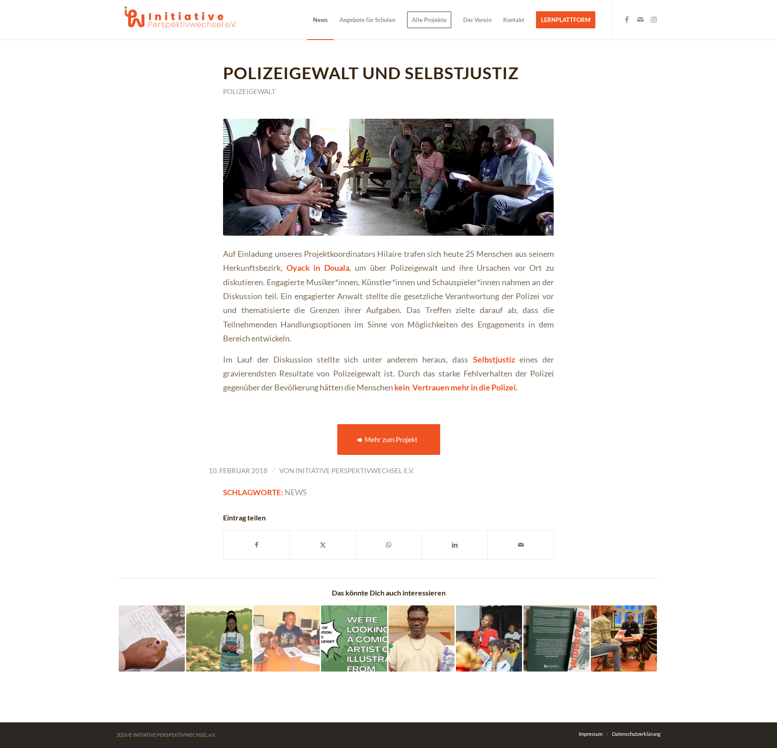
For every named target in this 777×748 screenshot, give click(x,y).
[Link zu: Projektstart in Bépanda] (287, 638)
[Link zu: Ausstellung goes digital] (219, 638)
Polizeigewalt (249, 91)
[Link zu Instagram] (654, 19)
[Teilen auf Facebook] (256, 545)
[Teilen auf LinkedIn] (454, 545)
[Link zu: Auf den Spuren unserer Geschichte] (489, 638)
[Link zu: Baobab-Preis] (421, 638)
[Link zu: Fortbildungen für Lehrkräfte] (624, 638)
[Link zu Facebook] (627, 19)
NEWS (296, 492)
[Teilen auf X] (323, 545)
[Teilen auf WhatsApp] (389, 545)
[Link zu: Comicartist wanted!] (354, 638)
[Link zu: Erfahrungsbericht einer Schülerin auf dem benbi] (152, 638)
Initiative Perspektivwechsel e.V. (354, 470)
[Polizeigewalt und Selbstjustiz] (388, 177)
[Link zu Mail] (640, 19)
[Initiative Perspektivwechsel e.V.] (183, 20)
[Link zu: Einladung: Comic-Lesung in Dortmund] (556, 638)
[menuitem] (320, 20)
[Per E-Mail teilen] (521, 545)
